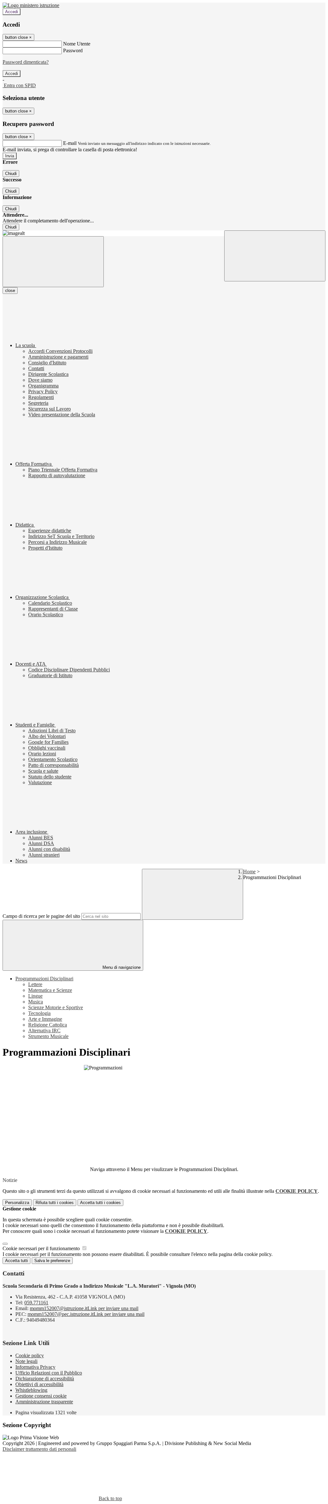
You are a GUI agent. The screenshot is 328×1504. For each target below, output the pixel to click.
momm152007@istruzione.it (84, 1308)
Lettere (35, 984)
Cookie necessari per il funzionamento (42, 1248)
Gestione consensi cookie (41, 1396)
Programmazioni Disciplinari (44, 978)
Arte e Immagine (45, 1019)
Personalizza (17, 1202)
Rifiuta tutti (55, 1202)
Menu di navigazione (121, 967)
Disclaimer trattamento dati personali (39, 1449)
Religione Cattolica (47, 1024)
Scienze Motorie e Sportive (55, 1007)
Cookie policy (29, 1355)
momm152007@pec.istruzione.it (86, 1314)
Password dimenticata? (26, 62)
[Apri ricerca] (274, 255)
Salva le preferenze (52, 1260)
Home (249, 871)
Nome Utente (76, 43)
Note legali (26, 1361)
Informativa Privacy (35, 1367)
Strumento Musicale (48, 1036)
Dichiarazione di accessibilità (44, 1378)
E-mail (70, 143)
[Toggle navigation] (53, 261)
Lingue (35, 996)
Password (73, 50)
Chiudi (11, 173)
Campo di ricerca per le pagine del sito (41, 916)
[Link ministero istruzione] (31, 5)
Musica (35, 1001)
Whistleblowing (31, 1390)
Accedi (11, 11)
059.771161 (36, 1302)
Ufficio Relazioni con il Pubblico (48, 1372)
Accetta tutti (100, 1202)
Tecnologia (39, 1013)
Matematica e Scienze (50, 990)
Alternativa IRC (44, 1030)
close (10, 290)
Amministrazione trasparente (44, 1401)
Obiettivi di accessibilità (39, 1384)
